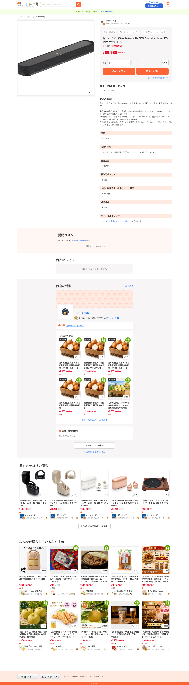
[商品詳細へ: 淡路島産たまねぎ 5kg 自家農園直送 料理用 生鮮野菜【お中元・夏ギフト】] (70, 358)
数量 (104, 63)
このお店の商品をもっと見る (93, 420)
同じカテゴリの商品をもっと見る (93, 526)
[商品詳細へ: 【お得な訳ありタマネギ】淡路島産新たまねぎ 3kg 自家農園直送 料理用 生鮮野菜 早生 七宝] (119, 398)
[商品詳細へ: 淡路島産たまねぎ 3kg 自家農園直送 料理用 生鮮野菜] (95, 398)
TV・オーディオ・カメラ (129, 32)
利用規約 (75, 677)
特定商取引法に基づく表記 (94, 452)
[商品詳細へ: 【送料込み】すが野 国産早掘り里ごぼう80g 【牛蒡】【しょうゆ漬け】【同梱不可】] (125, 572)
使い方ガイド (29, 677)
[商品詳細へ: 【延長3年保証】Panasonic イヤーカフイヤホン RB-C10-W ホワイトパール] (94, 496)
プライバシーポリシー (95, 677)
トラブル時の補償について (159, 78)
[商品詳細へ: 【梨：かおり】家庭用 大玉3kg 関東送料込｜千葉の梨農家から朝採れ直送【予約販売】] (33, 627)
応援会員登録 (79, 240)
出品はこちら (153, 5)
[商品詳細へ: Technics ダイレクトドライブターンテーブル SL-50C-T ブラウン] (156, 496)
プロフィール (111, 318)
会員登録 (110, 11)
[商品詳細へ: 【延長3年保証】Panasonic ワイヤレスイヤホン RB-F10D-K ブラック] (33, 496)
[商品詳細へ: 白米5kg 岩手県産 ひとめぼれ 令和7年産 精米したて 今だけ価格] (33, 572)
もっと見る (126, 286)
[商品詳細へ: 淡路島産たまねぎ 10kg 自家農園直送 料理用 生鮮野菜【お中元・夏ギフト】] (119, 358)
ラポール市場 (82, 313)
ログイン (103, 11)
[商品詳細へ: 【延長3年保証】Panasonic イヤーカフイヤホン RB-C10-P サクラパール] (125, 496)
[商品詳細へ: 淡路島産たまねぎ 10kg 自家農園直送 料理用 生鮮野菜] (70, 398)
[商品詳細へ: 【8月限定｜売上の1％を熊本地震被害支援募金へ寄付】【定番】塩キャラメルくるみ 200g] (156, 627)
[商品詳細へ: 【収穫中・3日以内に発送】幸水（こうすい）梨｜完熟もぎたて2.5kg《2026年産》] (94, 627)
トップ (19, 17)
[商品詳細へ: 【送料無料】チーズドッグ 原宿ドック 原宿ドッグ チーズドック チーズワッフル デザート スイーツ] (64, 627)
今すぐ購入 (154, 71)
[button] (73, 4)
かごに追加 (120, 71)
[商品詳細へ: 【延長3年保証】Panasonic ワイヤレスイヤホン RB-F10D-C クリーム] (64, 496)
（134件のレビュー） (75, 326)
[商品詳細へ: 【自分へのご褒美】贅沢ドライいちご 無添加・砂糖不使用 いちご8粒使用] (64, 572)
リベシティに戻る (52, 677)
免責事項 (83, 677)
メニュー (168, 6)
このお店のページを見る (94, 445)
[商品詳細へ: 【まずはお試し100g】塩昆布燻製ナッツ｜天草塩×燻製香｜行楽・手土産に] (125, 627)
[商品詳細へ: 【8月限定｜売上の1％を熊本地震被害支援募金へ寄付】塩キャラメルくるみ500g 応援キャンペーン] (156, 572)
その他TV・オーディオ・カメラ (154, 32)
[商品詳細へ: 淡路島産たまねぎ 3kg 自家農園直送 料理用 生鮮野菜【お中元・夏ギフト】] (95, 358)
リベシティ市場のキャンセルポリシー (117, 221)
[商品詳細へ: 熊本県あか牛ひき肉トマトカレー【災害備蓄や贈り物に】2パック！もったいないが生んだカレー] (94, 572)
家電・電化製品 (109, 32)
